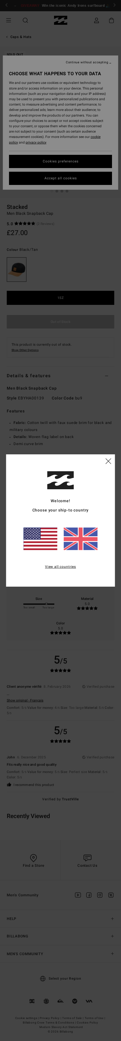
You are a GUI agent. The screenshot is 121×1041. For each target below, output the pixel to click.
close (108, 461)
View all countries (60, 566)
